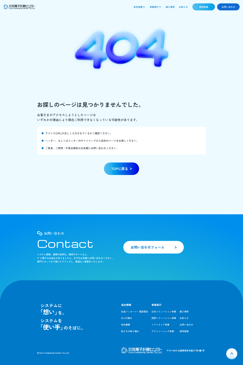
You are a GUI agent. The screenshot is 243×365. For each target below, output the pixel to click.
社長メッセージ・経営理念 (134, 311)
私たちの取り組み (130, 331)
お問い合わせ (186, 324)
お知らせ (184, 318)
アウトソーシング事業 (162, 331)
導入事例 (184, 311)
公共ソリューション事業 (163, 311)
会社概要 (125, 324)
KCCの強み (126, 318)
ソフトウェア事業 (160, 324)
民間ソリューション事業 (163, 318)
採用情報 (184, 331)
